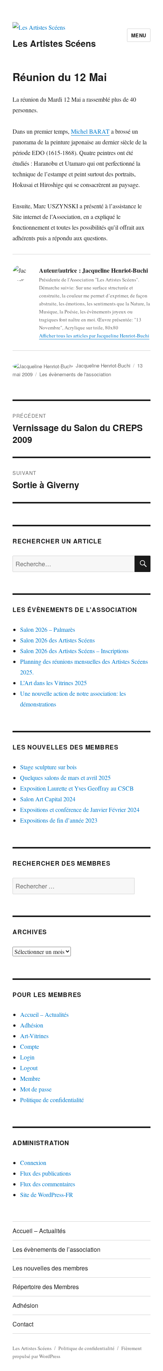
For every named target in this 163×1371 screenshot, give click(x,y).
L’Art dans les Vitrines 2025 (53, 683)
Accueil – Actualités (44, 1014)
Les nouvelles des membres (66, 747)
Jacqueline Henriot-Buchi (103, 365)
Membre (30, 1078)
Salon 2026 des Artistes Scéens (57, 640)
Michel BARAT (90, 131)
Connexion (33, 1162)
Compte (29, 1046)
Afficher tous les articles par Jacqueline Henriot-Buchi (94, 335)
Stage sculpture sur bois (48, 767)
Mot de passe (36, 1089)
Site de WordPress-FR (46, 1194)
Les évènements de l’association (56, 1249)
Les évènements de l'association (75, 374)
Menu (138, 35)
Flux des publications (45, 1173)
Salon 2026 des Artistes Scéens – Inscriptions (74, 651)
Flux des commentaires (47, 1184)
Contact (23, 1324)
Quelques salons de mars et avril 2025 (65, 777)
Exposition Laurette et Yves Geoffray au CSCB (77, 788)
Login (27, 1057)
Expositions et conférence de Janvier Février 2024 (79, 809)
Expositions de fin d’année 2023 (58, 820)
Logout (29, 1068)
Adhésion (31, 1025)
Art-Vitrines (34, 1036)
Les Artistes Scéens (54, 43)
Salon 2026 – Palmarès (47, 629)
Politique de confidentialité (52, 1100)
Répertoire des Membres (46, 1286)
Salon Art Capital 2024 (47, 799)
